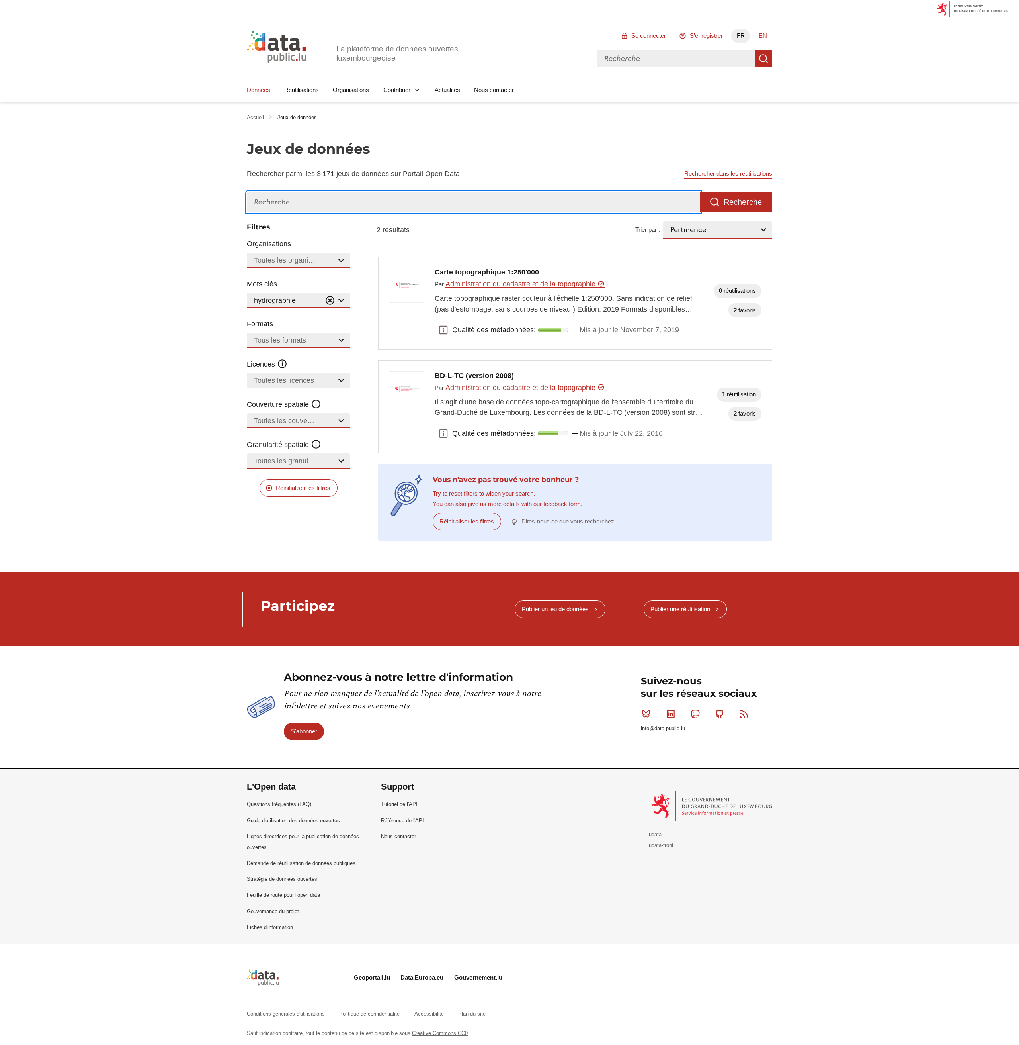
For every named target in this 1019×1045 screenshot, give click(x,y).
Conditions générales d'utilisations (286, 1014)
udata (655, 834)
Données (258, 89)
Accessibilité (429, 1014)
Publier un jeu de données (555, 609)
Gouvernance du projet (273, 911)
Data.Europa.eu (421, 977)
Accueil (256, 117)
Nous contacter (494, 89)
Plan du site (472, 1014)
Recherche (763, 58)
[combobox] (676, 58)
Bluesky (646, 714)
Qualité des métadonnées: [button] (443, 330)
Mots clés (262, 284)
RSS (744, 714)
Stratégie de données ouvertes (282, 879)
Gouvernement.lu (478, 977)
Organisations (351, 89)
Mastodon (695, 714)
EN (763, 35)
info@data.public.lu (663, 728)
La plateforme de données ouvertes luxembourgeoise (397, 53)
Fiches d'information (270, 927)
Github (719, 714)
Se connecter (648, 35)
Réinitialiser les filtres (303, 487)
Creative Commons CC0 (440, 1033)
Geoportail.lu (372, 977)
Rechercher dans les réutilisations (728, 173)
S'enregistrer (706, 35)
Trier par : (647, 229)
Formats (260, 324)
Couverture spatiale (279, 404)
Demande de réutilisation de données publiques (301, 863)
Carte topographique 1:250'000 (487, 272)
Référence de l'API (402, 820)
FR (741, 35)
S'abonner (304, 731)
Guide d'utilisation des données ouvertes (293, 820)
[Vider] (330, 301)
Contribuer (396, 89)
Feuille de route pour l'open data (283, 895)
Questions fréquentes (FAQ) (279, 804)
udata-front (661, 845)
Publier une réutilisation (680, 609)
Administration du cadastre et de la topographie (521, 284)
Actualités (447, 89)
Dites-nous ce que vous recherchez (567, 521)
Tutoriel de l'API (399, 804)
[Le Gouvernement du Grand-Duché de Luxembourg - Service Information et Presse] (712, 806)
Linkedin (670, 714)
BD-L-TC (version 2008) (474, 376)
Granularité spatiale (279, 445)
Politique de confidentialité (370, 1014)
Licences (262, 364)
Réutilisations (301, 89)
